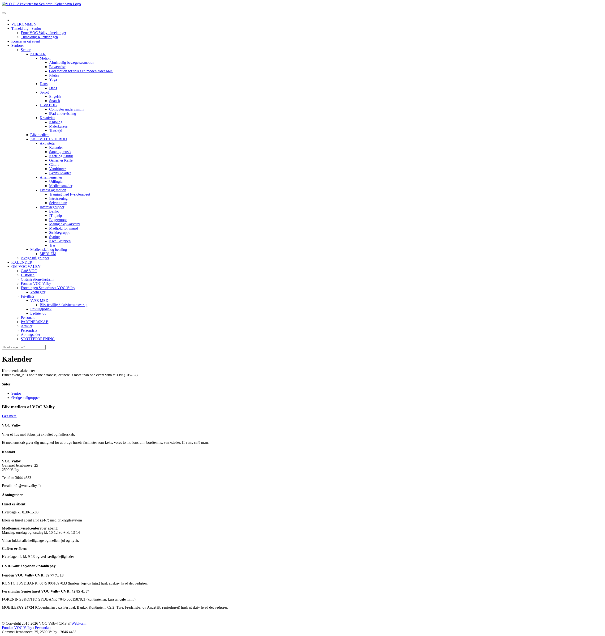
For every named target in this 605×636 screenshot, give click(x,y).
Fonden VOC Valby (17, 628)
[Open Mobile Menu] (4, 13)
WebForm (78, 623)
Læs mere (9, 416)
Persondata (43, 628)
